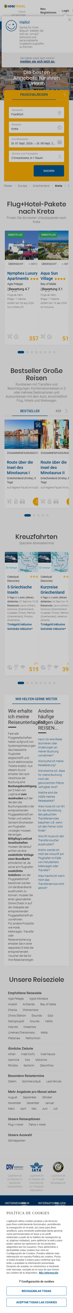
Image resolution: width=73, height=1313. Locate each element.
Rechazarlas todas (36, 1291)
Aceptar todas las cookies (36, 1302)
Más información (48, 1272)
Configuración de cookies (37, 1281)
